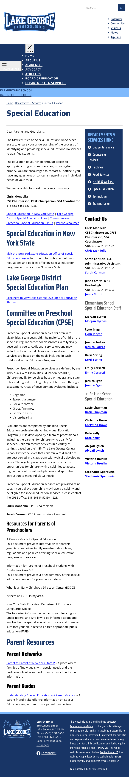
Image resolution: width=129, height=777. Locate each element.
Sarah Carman (95, 272)
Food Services (101, 174)
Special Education (103, 189)
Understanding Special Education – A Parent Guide (39, 695)
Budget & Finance (103, 147)
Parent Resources (67, 223)
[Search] (121, 7)
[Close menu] (29, 48)
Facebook (47, 753)
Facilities (98, 167)
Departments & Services (28, 103)
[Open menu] (11, 66)
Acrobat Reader (107, 752)
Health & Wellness (103, 181)
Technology (100, 196)
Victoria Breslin (96, 463)
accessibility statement (100, 735)
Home (9, 103)
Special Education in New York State (30, 214)
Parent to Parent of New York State (29, 663)
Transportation (101, 203)
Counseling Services (97, 157)
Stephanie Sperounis (100, 476)
